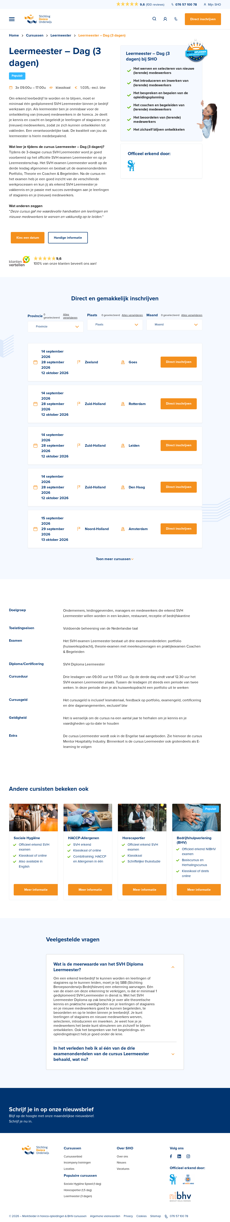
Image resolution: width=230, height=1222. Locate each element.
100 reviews (155, 4)
